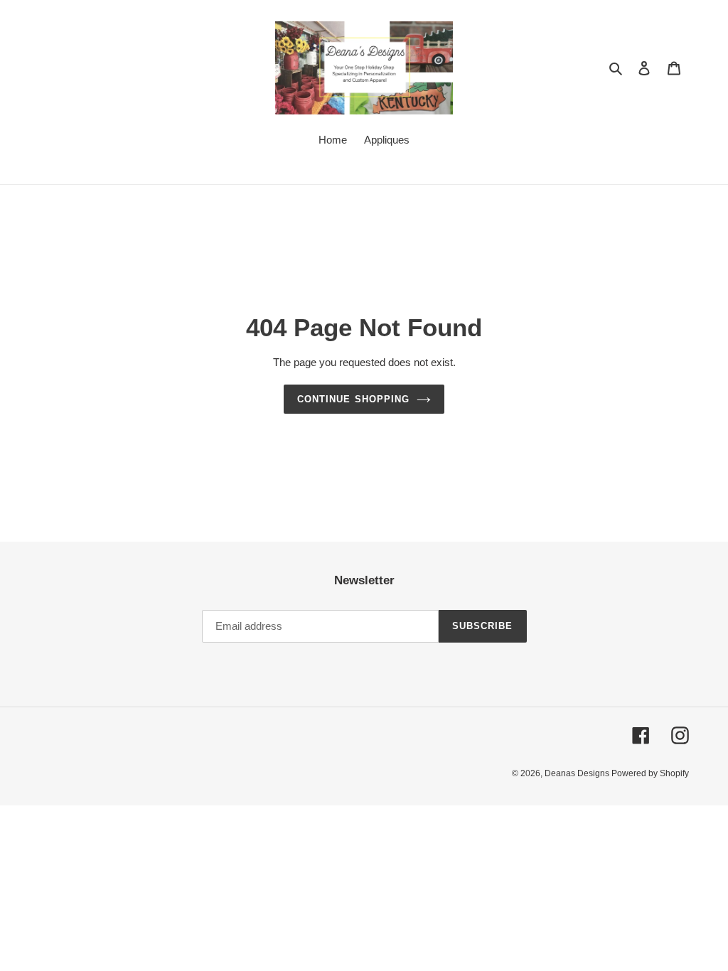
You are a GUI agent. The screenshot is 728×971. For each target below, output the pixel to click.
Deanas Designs (578, 773)
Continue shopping (353, 399)
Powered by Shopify (650, 773)
